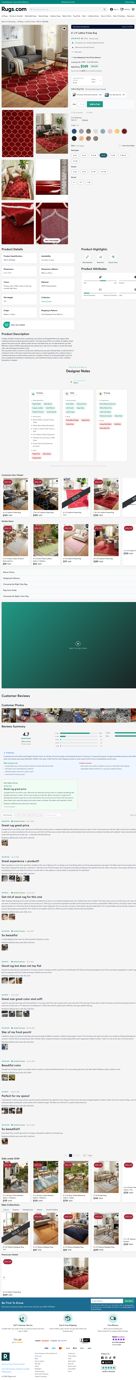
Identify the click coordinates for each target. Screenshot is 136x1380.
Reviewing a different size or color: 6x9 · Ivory (16, 975)
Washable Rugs (30, 16)
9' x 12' (75, 161)
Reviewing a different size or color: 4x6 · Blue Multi (18, 1105)
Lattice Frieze (30, 22)
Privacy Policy (129, 1305)
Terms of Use (7, 1364)
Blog (36, 1358)
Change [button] (85, 120)
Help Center (72, 1361)
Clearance (130, 16)
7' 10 (88, 182)
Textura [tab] (6, 1210)
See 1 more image (51, 240)
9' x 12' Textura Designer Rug (103, 1247)
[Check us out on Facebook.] (102, 1357)
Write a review (93, 38)
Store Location (39, 1361)
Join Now (129, 1301)
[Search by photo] (31, 9)
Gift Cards (38, 1356)
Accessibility (72, 1369)
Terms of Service (96, 1309)
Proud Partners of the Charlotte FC (46, 1353)
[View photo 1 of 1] (5, 843)
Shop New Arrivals (68, 2)
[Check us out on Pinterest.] (114, 1357)
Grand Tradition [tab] (52, 1210)
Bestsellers (38, 1369)
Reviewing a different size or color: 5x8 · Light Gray (18, 1009)
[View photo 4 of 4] (26, 878)
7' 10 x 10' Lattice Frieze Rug (43, 512)
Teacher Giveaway (41, 1376)
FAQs (69, 1358)
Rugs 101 (70, 1364)
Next (90, 1155)
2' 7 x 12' (103, 172)
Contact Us (71, 1353)
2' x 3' (75, 155)
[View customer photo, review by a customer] (23, 715)
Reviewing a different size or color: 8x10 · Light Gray (18, 873)
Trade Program (39, 1371)
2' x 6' (75, 172)
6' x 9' (103, 155)
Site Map (38, 1364)
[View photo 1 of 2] (5, 917)
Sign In (116, 9)
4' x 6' (84, 155)
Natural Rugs (43, 16)
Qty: (74, 104)
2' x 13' (93, 172)
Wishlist (127, 9)
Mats (84, 16)
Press (69, 1371)
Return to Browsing (8, 22)
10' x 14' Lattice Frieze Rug (103, 559)
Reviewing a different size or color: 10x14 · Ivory (16, 912)
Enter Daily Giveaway (41, 1374)
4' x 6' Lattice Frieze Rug (72, 559)
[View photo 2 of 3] (12, 980)
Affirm (37, 1366)
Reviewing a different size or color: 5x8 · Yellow (16, 1072)
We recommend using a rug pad (95, 89)
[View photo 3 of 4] (19, 878)
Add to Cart (95, 104)
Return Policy (72, 1366)
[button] (64, 28)
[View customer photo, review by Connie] (9, 715)
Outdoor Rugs (55, 16)
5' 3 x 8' (93, 155)
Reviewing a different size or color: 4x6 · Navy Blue (18, 1042)
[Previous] (4, 498)
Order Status (129, 2)
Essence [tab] (16, 1210)
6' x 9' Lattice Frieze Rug (12, 512)
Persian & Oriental (16, 16)
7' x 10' (113, 155)
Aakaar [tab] (39, 1210)
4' (73, 182)
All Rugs (5, 16)
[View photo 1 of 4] (5, 878)
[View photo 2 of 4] (12, 878)
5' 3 (81, 182)
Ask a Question (78, 112)
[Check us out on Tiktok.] (110, 1357)
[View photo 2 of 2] (12, 917)
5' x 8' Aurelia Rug (99, 1195)
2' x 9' (84, 172)
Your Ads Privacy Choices (12, 1369)
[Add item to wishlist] (27, 481)
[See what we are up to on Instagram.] (106, 1357)
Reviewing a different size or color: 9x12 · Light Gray (20, 803)
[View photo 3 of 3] (19, 980)
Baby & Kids (66, 16)
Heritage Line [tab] (28, 1210)
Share (90, 112)
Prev (65, 1155)
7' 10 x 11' (123, 155)
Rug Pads (76, 16)
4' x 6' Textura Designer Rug (43, 1247)
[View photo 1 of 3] (5, 980)
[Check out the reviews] (108, 1369)
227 (85, 1155)
